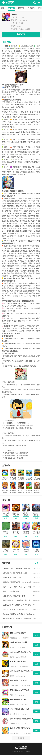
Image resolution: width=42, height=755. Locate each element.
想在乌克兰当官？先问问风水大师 (15, 573)
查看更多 (21, 738)
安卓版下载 (21, 34)
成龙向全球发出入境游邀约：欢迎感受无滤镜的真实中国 (18, 618)
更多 (36, 563)
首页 (2, 8)
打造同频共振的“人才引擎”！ (13, 577)
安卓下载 (11, 8)
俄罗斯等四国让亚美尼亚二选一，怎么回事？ (18, 582)
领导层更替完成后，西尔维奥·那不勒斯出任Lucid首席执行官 (18, 614)
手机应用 (31, 8)
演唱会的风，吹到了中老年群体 (14, 596)
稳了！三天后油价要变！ (11, 591)
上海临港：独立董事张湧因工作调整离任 (17, 568)
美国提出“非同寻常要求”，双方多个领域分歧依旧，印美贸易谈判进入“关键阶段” (18, 605)
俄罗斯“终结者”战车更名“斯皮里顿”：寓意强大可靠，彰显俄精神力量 (18, 600)
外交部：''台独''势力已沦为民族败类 (15, 609)
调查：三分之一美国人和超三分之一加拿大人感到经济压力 (18, 587)
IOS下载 (21, 8)
